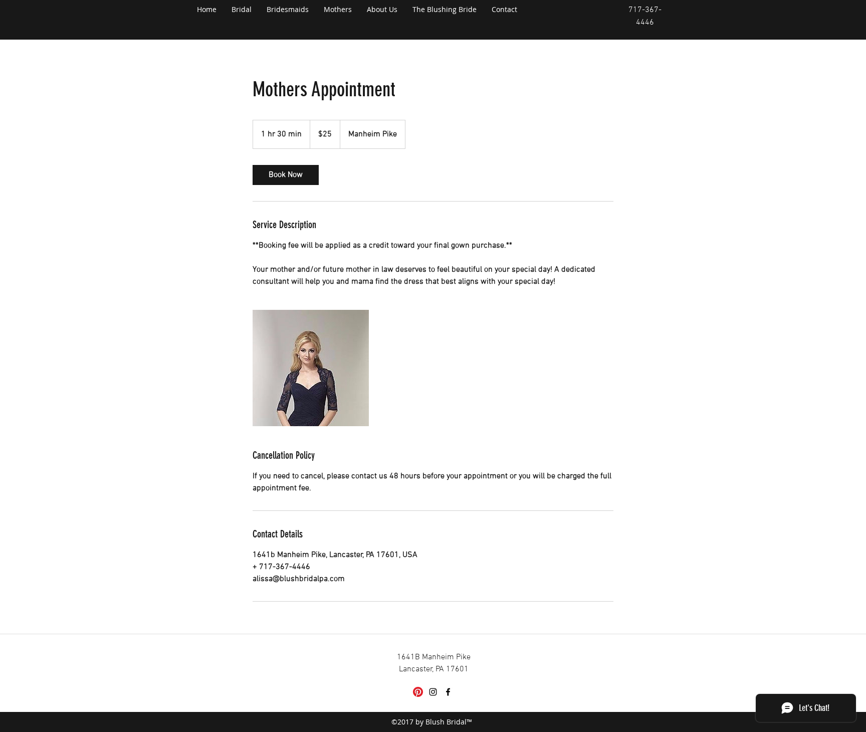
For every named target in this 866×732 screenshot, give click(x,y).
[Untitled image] (311, 368)
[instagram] (433, 692)
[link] (286, 175)
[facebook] (448, 692)
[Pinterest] (418, 692)
